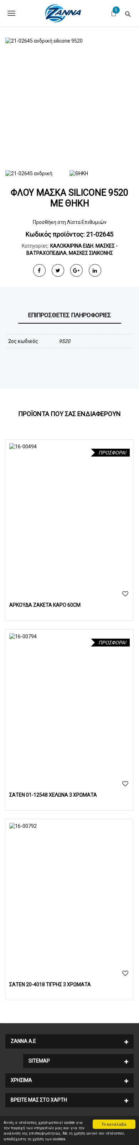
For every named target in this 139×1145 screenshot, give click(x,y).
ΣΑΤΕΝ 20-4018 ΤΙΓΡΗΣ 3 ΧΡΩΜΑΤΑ (50, 984)
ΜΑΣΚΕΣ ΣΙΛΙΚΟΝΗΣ (91, 253)
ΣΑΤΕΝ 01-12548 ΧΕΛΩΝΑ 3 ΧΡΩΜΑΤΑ (53, 795)
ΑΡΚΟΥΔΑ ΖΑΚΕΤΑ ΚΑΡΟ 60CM (45, 605)
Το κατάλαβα (114, 1124)
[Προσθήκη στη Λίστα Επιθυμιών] (125, 594)
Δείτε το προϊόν (70, 513)
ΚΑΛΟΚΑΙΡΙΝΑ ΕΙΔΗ (71, 246)
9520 (64, 341)
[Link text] (127, 13)
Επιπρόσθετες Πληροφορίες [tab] (69, 315)
